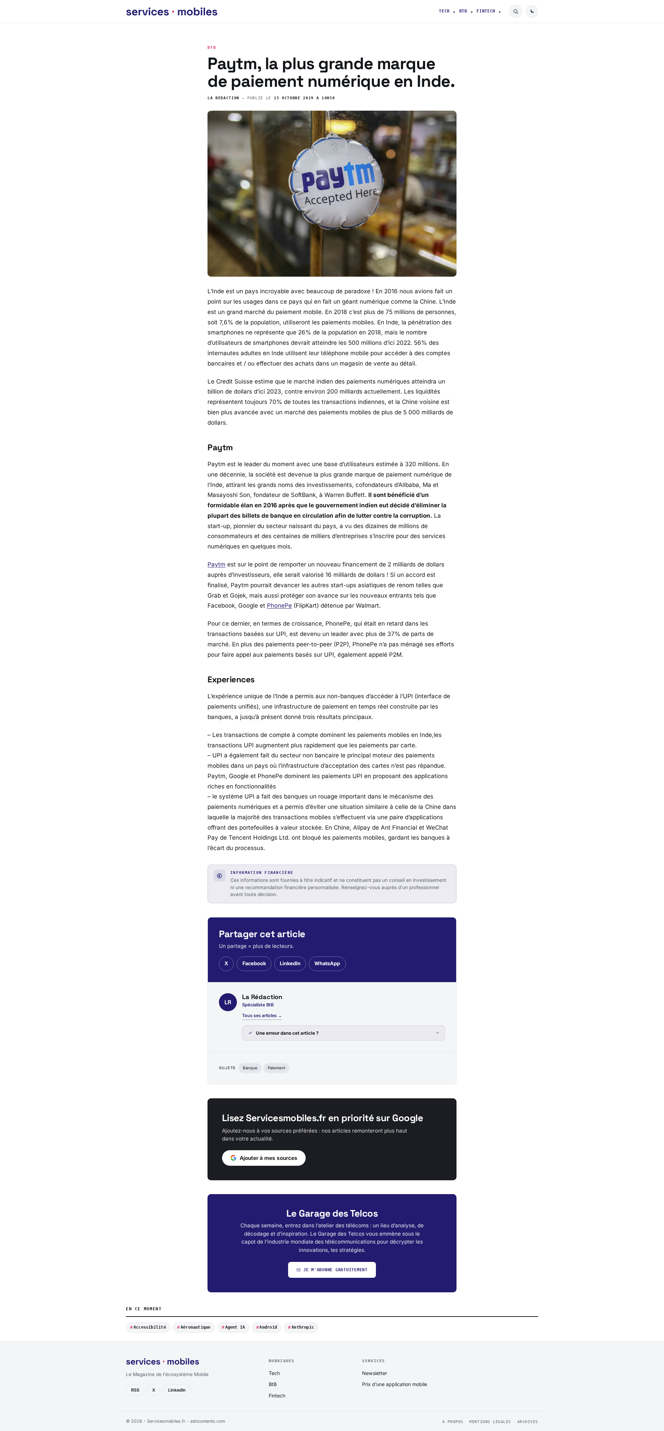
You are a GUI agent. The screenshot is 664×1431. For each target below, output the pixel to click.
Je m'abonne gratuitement (335, 1269)
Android (268, 1327)
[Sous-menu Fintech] (500, 11)
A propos (452, 1422)
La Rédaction (223, 98)
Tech (444, 11)
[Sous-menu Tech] (454, 11)
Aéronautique (196, 1327)
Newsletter (374, 1373)
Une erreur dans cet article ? (287, 1033)
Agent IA (235, 1327)
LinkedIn (290, 963)
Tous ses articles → (262, 1015)
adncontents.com (207, 1421)
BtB (463, 11)
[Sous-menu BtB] (472, 11)
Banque (250, 1067)
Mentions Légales (490, 1422)
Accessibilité (149, 1327)
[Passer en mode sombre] (532, 11)
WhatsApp (327, 963)
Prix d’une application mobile (394, 1384)
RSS (135, 1390)
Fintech (486, 11)
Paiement (276, 1067)
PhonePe (279, 605)
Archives (527, 1422)
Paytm (216, 564)
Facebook (254, 963)
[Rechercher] (515, 11)
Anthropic (303, 1327)
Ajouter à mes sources (268, 1158)
